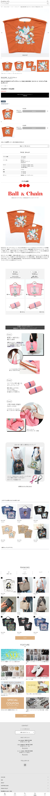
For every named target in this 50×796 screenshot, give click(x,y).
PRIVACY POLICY (4, 788)
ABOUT (2, 782)
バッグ (12, 6)
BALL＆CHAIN (6, 6)
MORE (25, 638)
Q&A (2, 780)
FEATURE (3, 777)
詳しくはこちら (25, 748)
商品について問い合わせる (25, 146)
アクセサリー (24, 573)
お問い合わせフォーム (25, 732)
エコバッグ (17, 6)
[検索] (47, 3)
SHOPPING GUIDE (5, 785)
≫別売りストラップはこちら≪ (25, 486)
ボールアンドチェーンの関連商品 (25, 95)
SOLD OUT (34, 111)
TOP (2, 6)
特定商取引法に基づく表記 (6, 791)
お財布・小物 (9, 573)
